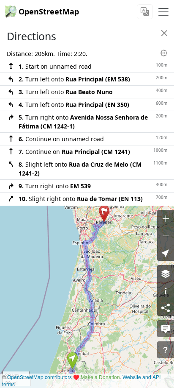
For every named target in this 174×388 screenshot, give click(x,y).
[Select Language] (145, 11)
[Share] (165, 307)
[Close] (164, 33)
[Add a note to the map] (165, 328)
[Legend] (165, 290)
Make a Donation (100, 376)
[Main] (163, 12)
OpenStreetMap (49, 11)
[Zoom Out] (165, 235)
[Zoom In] (165, 218)
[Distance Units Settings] (164, 53)
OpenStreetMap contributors (39, 376)
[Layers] (165, 273)
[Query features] (165, 349)
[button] (72, 360)
